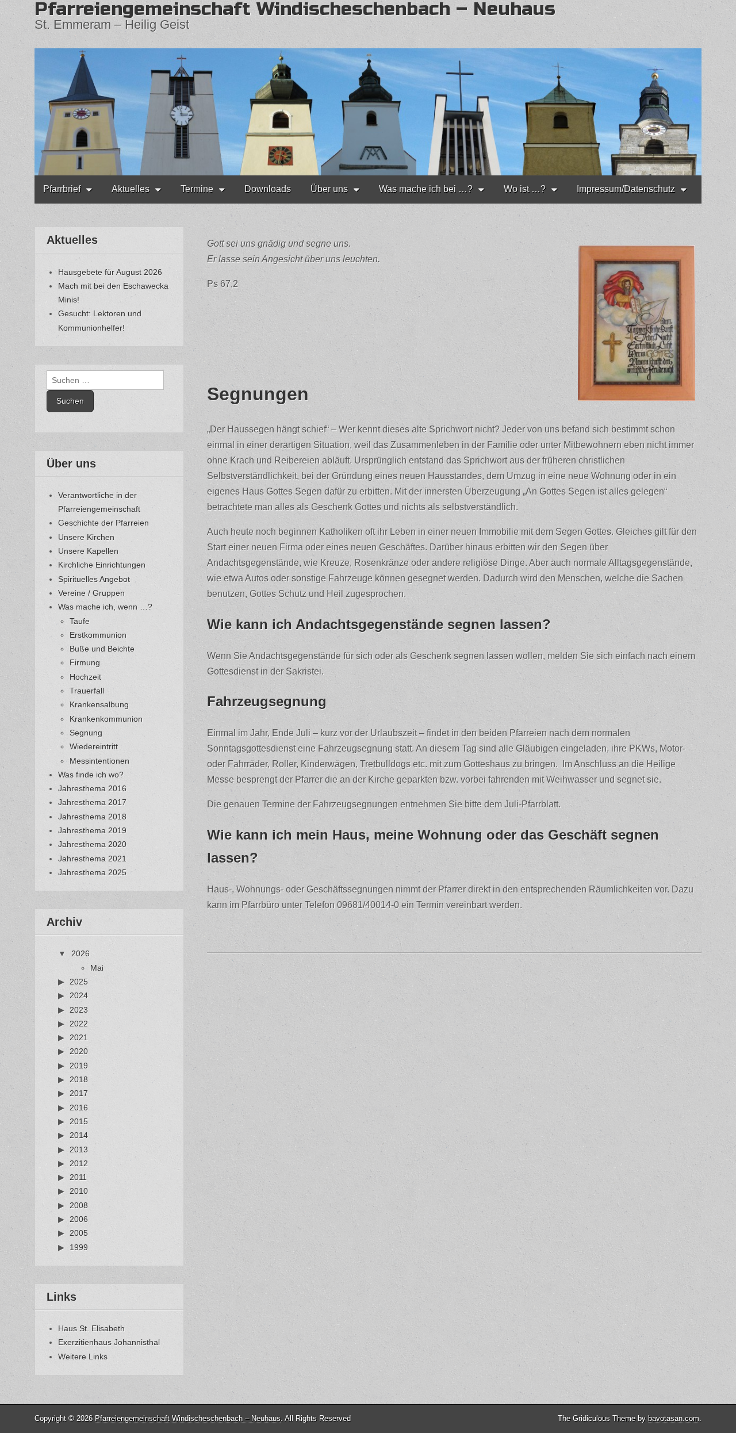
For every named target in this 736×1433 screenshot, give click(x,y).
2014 (79, 1135)
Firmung (85, 662)
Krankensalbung (99, 704)
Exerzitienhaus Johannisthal (109, 1342)
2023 (79, 1009)
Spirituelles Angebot (94, 579)
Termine (197, 189)
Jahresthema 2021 (92, 858)
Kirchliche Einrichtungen (101, 564)
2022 (79, 1023)
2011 (78, 1177)
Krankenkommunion (106, 718)
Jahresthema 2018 (92, 816)
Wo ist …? (525, 189)
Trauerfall (87, 690)
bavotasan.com (673, 1418)
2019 (79, 1065)
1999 (79, 1247)
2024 (79, 995)
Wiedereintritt (94, 746)
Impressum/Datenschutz (626, 189)
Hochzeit (85, 676)
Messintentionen (99, 760)
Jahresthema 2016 (92, 788)
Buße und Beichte (102, 648)
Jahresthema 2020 (92, 844)
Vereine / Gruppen (91, 592)
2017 (79, 1093)
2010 (79, 1191)
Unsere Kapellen (88, 550)
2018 (79, 1079)
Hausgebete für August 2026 (110, 272)
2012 (79, 1163)
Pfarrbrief (61, 189)
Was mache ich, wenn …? (105, 606)
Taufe (80, 621)
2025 (79, 981)
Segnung (86, 732)
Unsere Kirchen (86, 537)
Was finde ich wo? (91, 774)
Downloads (267, 189)
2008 (79, 1205)
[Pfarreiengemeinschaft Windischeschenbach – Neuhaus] (368, 87)
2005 (79, 1232)
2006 (79, 1219)
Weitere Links (83, 1356)
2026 (80, 953)
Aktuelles (131, 189)
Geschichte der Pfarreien (103, 522)
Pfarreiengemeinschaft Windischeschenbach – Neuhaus (188, 1418)
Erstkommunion (98, 634)
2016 (79, 1107)
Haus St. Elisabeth (91, 1328)
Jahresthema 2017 (92, 802)
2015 (79, 1121)
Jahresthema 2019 (92, 830)
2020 (79, 1051)
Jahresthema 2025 (92, 872)
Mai (96, 967)
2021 (79, 1037)
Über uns (329, 189)
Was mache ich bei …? (426, 189)
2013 (79, 1149)
